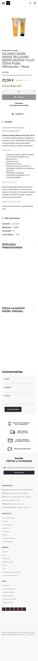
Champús (5, 521)
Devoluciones (6, 558)
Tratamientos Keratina (9, 538)
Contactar (5, 551)
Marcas (5, 565)
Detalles (8, 122)
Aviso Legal (6, 585)
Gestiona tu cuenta (8, 562)
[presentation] (32, 245)
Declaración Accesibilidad (10, 575)
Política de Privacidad (9, 592)
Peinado (5, 535)
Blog (4, 568)
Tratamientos (6, 531)
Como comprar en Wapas (10, 599)
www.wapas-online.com (17, 504)
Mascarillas (6, 528)
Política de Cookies (8, 595)
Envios (4, 555)
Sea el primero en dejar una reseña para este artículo (17, 75)
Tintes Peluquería (7, 542)
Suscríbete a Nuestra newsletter (12, 572)
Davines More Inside (10, 51)
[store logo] (18, 4)
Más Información (12, 218)
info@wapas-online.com (23, 507)
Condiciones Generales (9, 589)
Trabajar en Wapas (8, 602)
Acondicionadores (8, 525)
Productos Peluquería (9, 518)
